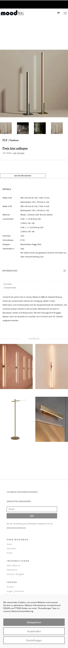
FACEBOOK (12, 492)
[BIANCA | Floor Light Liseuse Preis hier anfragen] (16, 419)
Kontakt (10, 587)
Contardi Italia (10, 287)
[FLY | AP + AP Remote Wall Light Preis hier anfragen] (16, 366)
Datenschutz (12, 569)
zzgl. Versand (18, 153)
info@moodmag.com (34, 257)
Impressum (11, 548)
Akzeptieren (34, 622)
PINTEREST (33, 492)
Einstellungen (34, 640)
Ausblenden (34, 631)
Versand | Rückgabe (15, 574)
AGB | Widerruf (13, 565)
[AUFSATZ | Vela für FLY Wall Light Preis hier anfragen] (51, 366)
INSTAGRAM (22, 492)
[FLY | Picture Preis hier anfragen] (51, 419)
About (9, 544)
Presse (9, 553)
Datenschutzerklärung (16, 527)
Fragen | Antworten (15, 591)
